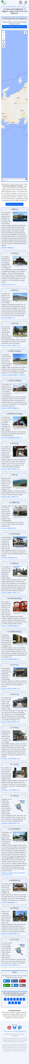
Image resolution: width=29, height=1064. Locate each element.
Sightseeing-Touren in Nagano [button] (15, 204)
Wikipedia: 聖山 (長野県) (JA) (10, 497)
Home (2, 6)
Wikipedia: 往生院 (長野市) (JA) (11, 758)
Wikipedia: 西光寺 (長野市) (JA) (11, 469)
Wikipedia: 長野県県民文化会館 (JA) (12, 437)
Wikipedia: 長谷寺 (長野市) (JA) (11, 345)
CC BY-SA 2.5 (21, 488)
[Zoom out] (3, 35)
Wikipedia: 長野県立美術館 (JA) (11, 375)
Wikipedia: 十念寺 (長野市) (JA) (11, 790)
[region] (14, 106)
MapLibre (5, 179)
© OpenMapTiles (11, 179)
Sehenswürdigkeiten (11, 6)
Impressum (10, 1031)
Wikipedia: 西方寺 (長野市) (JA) (11, 722)
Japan (18, 6)
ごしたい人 (17, 457)
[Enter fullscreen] (3, 46)
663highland (17, 221)
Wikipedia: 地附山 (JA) (8, 317)
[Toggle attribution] (26, 179)
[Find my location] (3, 42)
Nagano (24, 6)
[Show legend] (25, 32)
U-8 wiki (16, 337)
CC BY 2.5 (23, 221)
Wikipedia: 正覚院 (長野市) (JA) (11, 823)
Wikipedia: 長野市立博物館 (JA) (11, 408)
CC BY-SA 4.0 (22, 337)
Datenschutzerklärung (19, 1031)
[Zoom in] (3, 32)
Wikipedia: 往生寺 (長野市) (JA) (11, 965)
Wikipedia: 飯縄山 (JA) (8, 247)
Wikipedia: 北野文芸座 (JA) (9, 557)
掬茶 (17, 547)
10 (19, 1002)
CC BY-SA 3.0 (22, 301)
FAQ (5, 1031)
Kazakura (17, 708)
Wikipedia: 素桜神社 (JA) (9, 528)
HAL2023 (17, 677)
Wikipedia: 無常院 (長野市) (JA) (11, 934)
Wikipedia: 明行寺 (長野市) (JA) (11, 688)
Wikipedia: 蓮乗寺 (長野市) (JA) (11, 592)
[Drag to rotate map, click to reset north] (3, 38)
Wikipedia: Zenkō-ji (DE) (9, 284)
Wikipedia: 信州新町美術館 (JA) (11, 659)
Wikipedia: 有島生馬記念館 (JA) (11, 626)
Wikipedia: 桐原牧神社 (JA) (9, 902)
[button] (6, 980)
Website (22, 375)
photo (16, 487)
